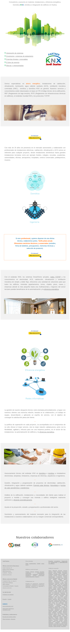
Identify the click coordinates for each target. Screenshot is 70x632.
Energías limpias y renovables (17, 59)
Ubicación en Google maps (7, 574)
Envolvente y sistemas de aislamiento (19, 56)
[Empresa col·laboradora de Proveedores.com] (56, 547)
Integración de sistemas (14, 53)
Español (5, 599)
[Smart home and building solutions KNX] (35, 547)
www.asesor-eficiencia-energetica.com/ (8, 609)
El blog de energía (12, 62)
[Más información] (35, 139)
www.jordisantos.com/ (8, 606)
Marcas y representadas (15, 65)
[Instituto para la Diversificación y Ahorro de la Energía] (14, 547)
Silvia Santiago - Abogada (9, 619)
